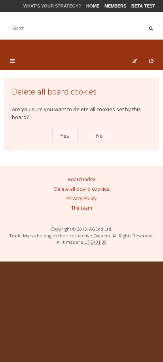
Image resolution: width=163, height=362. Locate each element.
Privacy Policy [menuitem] (81, 198)
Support (140, 44)
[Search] (151, 28)
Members (115, 6)
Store (71, 44)
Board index (81, 179)
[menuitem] (151, 61)
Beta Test (143, 6)
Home (92, 6)
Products (104, 44)
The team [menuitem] (81, 208)
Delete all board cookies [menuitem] (81, 189)
